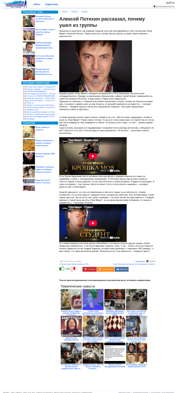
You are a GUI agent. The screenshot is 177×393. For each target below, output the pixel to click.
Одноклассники (108, 269)
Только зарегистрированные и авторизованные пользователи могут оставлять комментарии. (105, 280)
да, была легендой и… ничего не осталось (44, 100)
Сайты (36, 4)
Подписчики (51, 4)
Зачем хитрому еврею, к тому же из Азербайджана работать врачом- (54, 107)
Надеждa (152, 261)
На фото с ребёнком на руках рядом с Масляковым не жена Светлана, (55, 114)
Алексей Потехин (68, 261)
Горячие (74, 12)
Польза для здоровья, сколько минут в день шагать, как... (136, 340)
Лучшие (85, 12)
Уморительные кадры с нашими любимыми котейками (71, 313)
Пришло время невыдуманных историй (115, 366)
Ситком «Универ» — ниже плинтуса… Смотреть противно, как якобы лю (55, 89)
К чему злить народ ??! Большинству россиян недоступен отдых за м (54, 87)
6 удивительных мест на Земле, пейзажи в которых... (93, 366)
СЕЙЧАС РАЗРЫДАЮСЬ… (37, 91)
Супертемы (29, 123)
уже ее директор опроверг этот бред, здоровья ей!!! (47, 112)
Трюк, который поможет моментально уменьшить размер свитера (115, 341)
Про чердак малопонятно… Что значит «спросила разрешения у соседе (55, 94)
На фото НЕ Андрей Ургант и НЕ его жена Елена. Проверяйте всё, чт (54, 116)
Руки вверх (77, 261)
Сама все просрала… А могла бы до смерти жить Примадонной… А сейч (56, 98)
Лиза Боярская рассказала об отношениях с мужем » (134, 264)
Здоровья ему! (32, 110)
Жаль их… (31, 103)
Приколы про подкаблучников (71, 339)
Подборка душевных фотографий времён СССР (115, 313)
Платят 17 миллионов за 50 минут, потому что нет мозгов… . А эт (53, 105)
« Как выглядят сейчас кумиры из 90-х (74, 264)
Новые (64, 12)
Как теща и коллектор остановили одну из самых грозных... (136, 313)
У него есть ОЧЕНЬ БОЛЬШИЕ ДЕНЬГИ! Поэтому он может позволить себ (56, 96)
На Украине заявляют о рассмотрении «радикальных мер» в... (71, 366)
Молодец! (31, 119)
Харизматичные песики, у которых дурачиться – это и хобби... (93, 340)
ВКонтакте (123, 269)
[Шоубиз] (14, 7)
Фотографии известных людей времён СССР (136, 366)
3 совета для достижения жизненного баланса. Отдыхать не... (93, 313)
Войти (170, 2)
